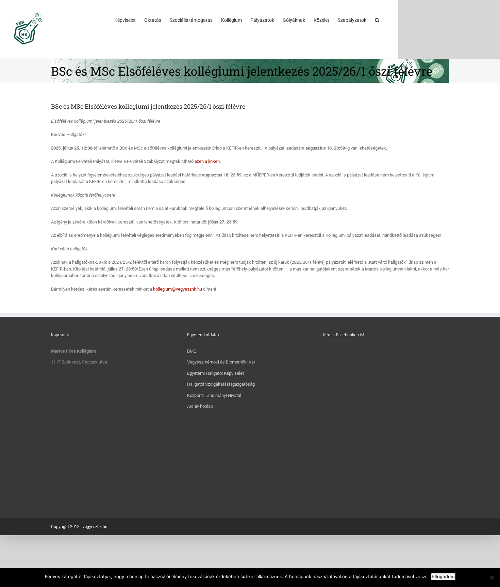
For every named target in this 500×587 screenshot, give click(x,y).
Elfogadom (443, 576)
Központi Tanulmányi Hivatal (214, 395)
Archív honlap (200, 406)
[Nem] (491, 577)
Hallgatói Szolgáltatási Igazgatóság (221, 384)
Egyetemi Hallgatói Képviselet (215, 373)
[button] (377, 20)
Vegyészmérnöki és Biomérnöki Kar (221, 362)
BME (191, 351)
